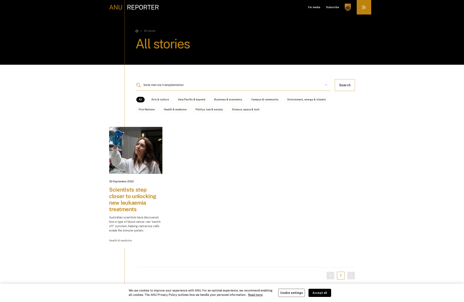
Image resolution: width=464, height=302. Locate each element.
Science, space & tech (246, 109)
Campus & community (264, 99)
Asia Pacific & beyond (191, 99)
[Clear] (326, 85)
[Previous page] (330, 275)
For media (314, 7)
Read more (255, 295)
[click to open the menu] (364, 7)
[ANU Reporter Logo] (134, 7)
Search (345, 85)
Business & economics (228, 99)
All (140, 99)
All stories (150, 30)
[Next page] (351, 275)
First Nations (147, 109)
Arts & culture (160, 99)
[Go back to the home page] (136, 31)
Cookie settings (291, 293)
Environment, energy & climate (306, 99)
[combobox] (233, 85)
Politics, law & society (209, 109)
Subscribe (332, 7)
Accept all (319, 293)
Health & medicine (175, 109)
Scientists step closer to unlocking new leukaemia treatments (132, 199)
